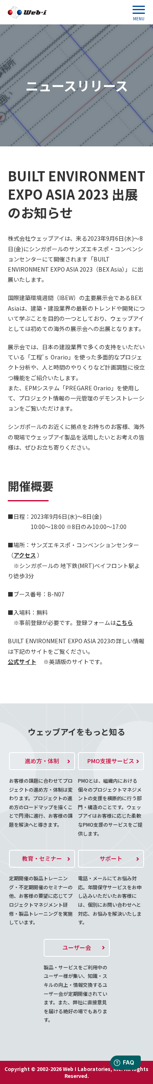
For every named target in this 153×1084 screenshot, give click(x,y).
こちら (124, 622)
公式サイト (22, 661)
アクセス (24, 555)
